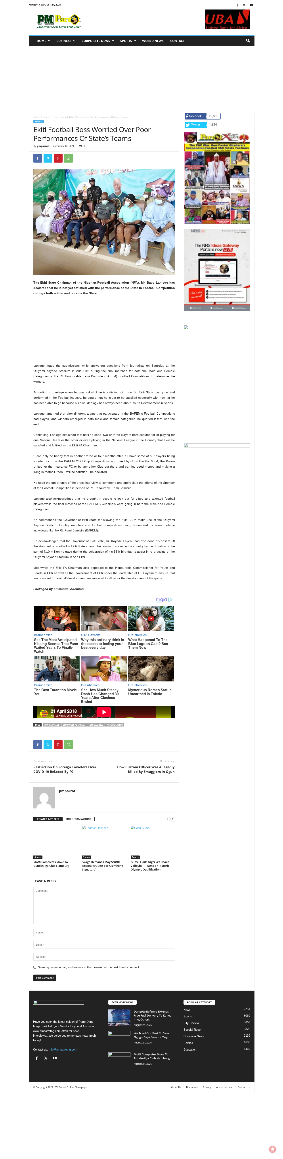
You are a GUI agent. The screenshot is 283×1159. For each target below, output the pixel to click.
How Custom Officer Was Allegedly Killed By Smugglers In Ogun (146, 769)
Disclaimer (192, 1087)
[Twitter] (244, 5)
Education (190, 1049)
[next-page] (172, 819)
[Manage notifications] (272, 1149)
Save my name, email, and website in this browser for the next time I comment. (89, 967)
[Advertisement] (141, 79)
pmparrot (43, 146)
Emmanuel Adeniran (74, 724)
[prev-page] (167, 819)
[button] (248, 41)
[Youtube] (251, 5)
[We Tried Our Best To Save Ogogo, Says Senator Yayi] (119, 1039)
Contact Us (244, 1087)
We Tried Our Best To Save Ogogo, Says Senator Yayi (151, 1035)
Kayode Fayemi (115, 724)
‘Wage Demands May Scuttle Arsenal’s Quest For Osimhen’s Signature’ (102, 865)
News (187, 1009)
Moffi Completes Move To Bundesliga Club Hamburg (51, 864)
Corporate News (96, 41)
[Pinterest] (58, 158)
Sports (126, 41)
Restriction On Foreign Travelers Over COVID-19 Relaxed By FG (64, 769)
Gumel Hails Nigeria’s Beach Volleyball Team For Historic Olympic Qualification (150, 865)
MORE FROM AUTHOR (78, 819)
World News (153, 41)
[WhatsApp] (68, 158)
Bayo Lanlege (51, 724)
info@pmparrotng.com (63, 1049)
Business (63, 41)
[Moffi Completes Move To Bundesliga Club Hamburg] (55, 842)
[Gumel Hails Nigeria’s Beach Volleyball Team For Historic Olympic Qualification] (153, 842)
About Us (175, 1087)
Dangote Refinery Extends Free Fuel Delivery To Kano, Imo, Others (152, 1015)
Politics (188, 1043)
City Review (191, 1023)
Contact (177, 41)
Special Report (193, 1029)
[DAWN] (217, 476)
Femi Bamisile (96, 724)
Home (41, 41)
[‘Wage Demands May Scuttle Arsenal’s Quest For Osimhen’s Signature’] (104, 842)
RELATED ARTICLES (48, 819)
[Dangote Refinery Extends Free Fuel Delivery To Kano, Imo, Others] (119, 1017)
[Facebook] (237, 5)
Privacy (207, 1087)
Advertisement (224, 1087)
